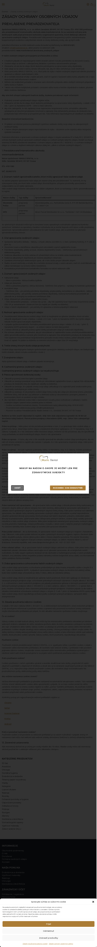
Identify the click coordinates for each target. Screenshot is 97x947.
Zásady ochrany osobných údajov (61, 944)
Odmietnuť (48, 931)
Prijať (48, 924)
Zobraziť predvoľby (48, 938)
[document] (48, 473)
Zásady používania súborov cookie (35, 944)
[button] (93, 902)
